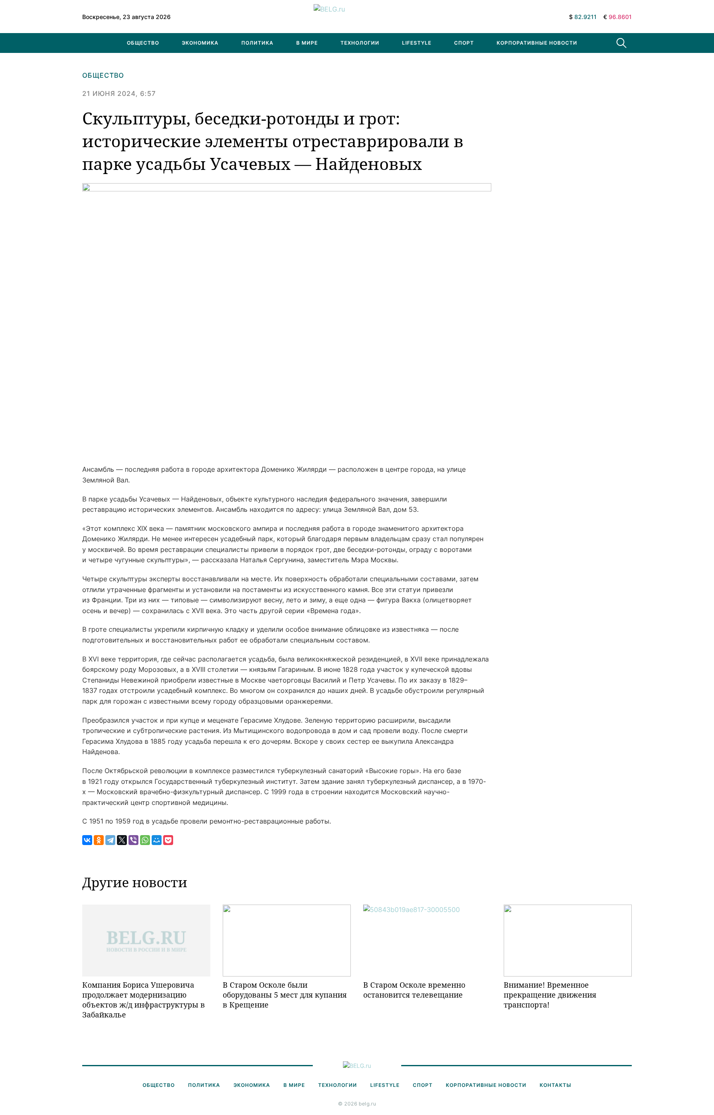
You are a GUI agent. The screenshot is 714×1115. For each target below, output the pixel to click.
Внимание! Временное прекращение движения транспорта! (550, 995)
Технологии (359, 43)
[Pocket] (168, 840)
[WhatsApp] (145, 840)
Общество (143, 43)
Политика (257, 43)
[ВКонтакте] (87, 840)
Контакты (555, 1085)
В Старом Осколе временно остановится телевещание (414, 990)
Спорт (464, 43)
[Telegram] (110, 840)
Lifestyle (416, 43)
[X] (122, 840)
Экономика (200, 43)
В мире (307, 43)
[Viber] (133, 840)
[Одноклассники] (99, 840)
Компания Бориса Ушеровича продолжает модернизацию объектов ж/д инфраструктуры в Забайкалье (143, 1000)
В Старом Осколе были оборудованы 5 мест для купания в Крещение (285, 995)
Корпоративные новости (537, 43)
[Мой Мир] (157, 840)
